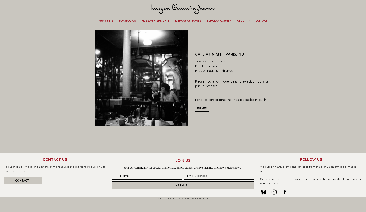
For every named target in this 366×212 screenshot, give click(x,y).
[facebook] (284, 192)
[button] (243, 20)
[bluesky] (263, 192)
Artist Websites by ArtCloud (193, 198)
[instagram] (274, 192)
